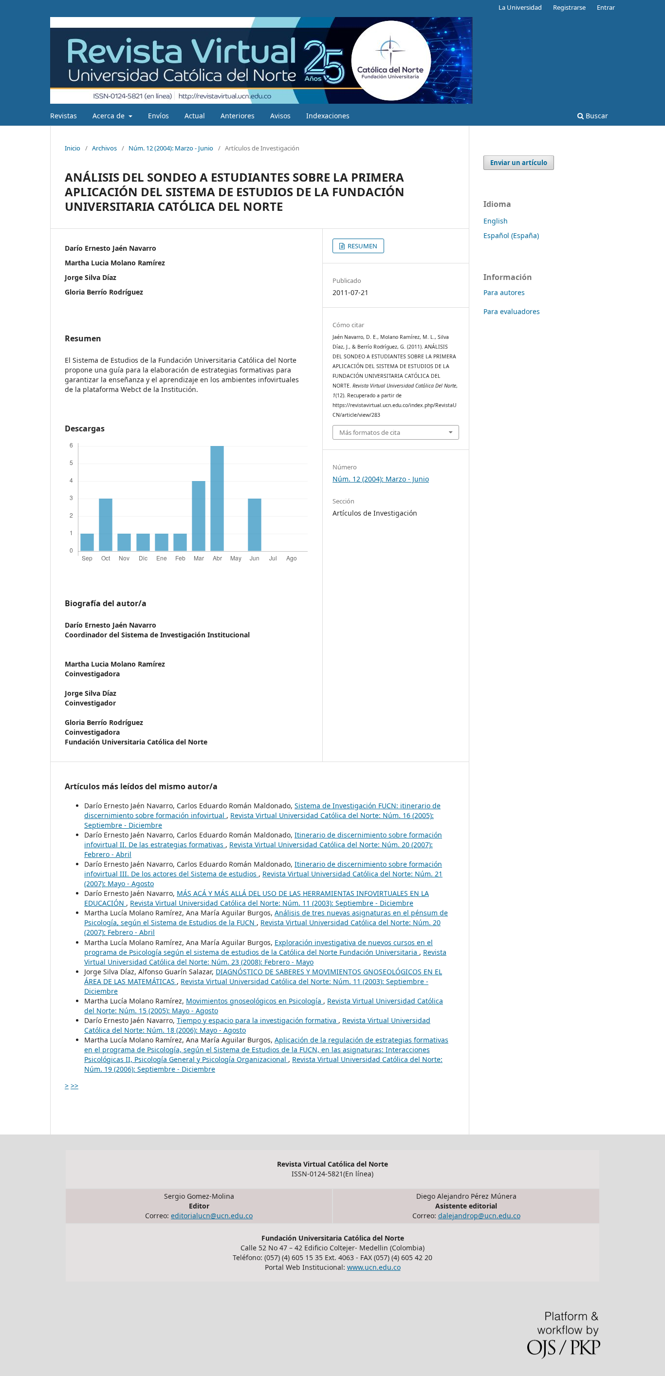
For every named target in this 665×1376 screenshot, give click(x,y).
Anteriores (238, 115)
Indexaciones (328, 115)
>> (74, 1085)
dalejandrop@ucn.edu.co (479, 1215)
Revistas (63, 115)
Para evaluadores (511, 311)
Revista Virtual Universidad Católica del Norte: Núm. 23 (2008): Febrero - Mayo (265, 957)
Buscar (596, 115)
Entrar (606, 7)
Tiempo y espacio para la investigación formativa (257, 1020)
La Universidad (520, 7)
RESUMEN (361, 246)
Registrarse (569, 7)
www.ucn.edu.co (374, 1267)
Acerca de (109, 115)
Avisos (280, 115)
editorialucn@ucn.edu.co (212, 1215)
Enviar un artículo (518, 162)
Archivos (104, 148)
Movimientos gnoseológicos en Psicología (254, 1000)
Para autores (504, 292)
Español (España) (511, 235)
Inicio (72, 148)
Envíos (158, 115)
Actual (195, 115)
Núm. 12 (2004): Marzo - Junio (171, 148)
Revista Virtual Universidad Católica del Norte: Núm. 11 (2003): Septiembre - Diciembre (271, 903)
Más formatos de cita (369, 432)
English (495, 220)
